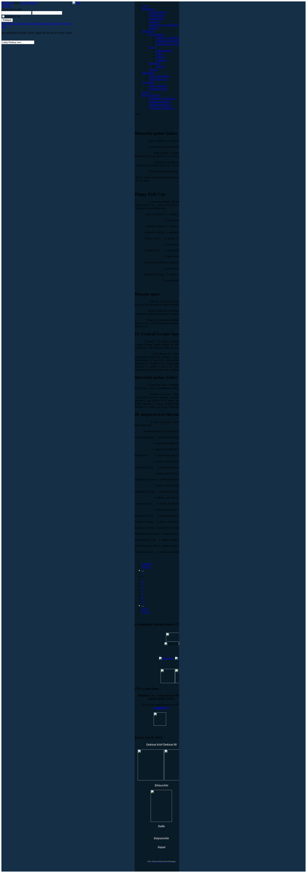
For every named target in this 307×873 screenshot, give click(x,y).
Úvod (145, 5)
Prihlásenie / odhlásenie (162, 98)
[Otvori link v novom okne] (166, 658)
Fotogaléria (148, 72)
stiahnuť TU (161, 707)
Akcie (152, 47)
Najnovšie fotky (158, 79)
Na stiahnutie (156, 34)
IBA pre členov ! (151, 95)
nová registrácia (28, 2)
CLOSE (6, 6)
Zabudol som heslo (159, 104)
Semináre (161, 60)
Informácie (148, 31)
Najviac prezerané (159, 76)
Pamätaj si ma (12, 16)
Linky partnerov (158, 85)
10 (143, 602)
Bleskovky (155, 63)
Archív (146, 92)
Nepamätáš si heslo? (12, 23)
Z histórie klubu (158, 12)
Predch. (146, 567)
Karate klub (148, 8)
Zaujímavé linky (158, 88)
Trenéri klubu (156, 18)
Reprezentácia (157, 15)
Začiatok (147, 563)
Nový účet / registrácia (161, 108)
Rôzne (159, 53)
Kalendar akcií (164, 50)
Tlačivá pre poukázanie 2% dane (174, 37)
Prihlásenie (7, 2)
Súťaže (160, 56)
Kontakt (153, 28)
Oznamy (161, 66)
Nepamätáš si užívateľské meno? (43, 23)
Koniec (146, 611)
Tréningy (154, 21)
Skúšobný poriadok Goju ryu (172, 40)
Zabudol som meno (160, 101)
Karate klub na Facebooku (164, 24)
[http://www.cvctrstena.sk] (159, 682)
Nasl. (145, 608)
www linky (148, 82)
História (153, 69)
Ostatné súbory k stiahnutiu (171, 44)
